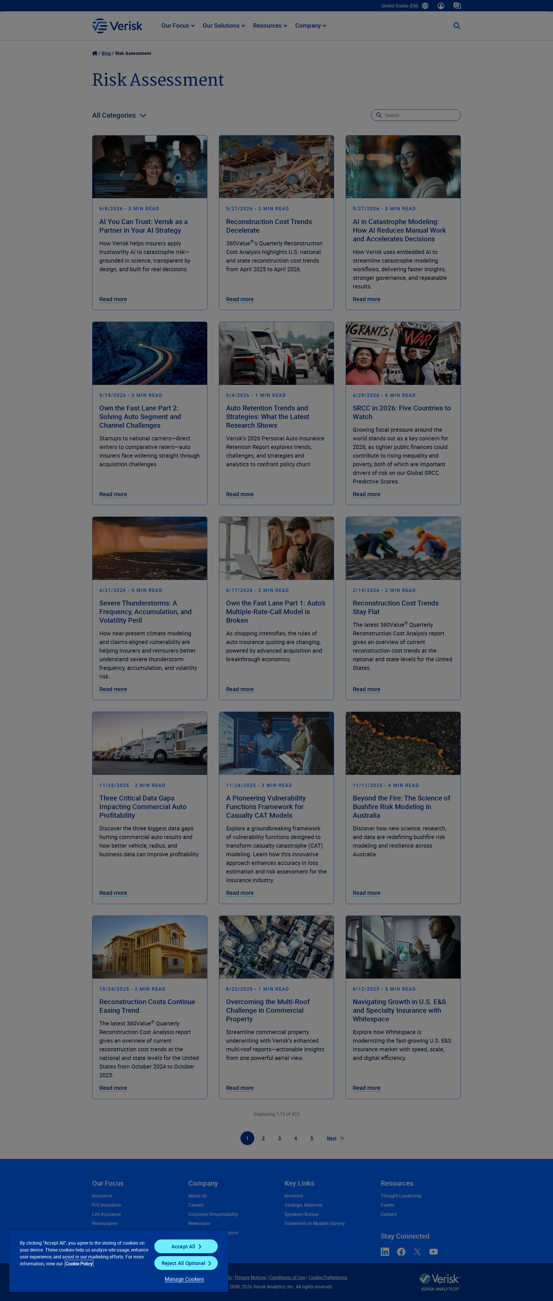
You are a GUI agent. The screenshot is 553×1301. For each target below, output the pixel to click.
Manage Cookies (184, 1278)
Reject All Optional (183, 1263)
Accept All (183, 1246)
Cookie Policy (79, 1263)
